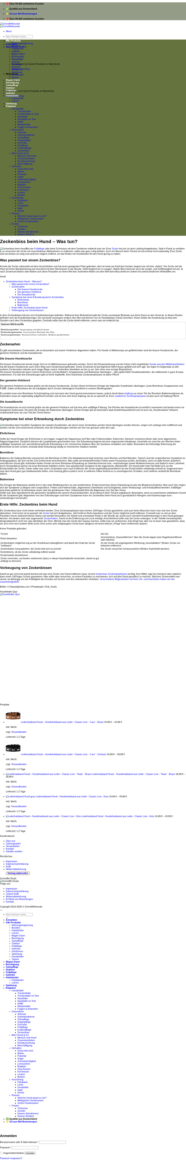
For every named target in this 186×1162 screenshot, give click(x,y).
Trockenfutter (24, 111)
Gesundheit (18, 129)
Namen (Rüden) (25, 234)
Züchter (21, 229)
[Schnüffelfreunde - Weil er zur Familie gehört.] (10, 25)
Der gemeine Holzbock (29, 292)
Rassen (16, 213)
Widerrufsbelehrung (16, 869)
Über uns (10, 841)
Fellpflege (17, 64)
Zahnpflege (23, 137)
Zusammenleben (26, 158)
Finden (15, 224)
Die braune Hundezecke (30, 289)
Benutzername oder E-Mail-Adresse (19, 1142)
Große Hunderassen (28, 221)
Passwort (5, 1147)
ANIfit (20, 122)
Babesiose (22, 305)
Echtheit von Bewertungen (19, 899)
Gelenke (16, 67)
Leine (20, 203)
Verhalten (17, 166)
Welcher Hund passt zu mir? (31, 216)
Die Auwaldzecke (26, 294)
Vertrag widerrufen (18, 873)
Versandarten (13, 846)
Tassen (15, 959)
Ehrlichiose (23, 300)
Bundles (16, 46)
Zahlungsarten (13, 843)
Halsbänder (12, 95)
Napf (19, 208)
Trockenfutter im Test (28, 114)
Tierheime (22, 226)
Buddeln (21, 184)
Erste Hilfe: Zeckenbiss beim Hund (29, 307)
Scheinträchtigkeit (26, 179)
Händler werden (14, 851)
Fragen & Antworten (27, 127)
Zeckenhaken (51, 518)
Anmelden (30, 1153)
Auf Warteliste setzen (44, 1129)
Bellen (20, 171)
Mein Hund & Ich (20, 153)
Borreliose (22, 302)
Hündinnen (17, 69)
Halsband (22, 200)
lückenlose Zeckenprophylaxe (111, 574)
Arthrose (21, 132)
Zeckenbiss (23, 150)
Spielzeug (17, 72)
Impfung (128, 393)
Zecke (115, 248)
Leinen (15, 101)
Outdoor (16, 61)
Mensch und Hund (26, 156)
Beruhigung (18, 938)
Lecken (21, 192)
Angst (20, 177)
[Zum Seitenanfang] (1, 910)
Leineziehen (23, 182)
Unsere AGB (12, 894)
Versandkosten (19, 732)
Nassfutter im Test (26, 119)
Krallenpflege (24, 148)
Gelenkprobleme (26, 135)
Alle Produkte (13, 41)
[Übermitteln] (7, 918)
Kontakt (10, 849)
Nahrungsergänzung (22, 43)
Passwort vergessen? (11, 1158)
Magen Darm (18, 935)
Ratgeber (11, 106)
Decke (20, 211)
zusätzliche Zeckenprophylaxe (130, 396)
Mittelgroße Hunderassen (30, 218)
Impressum (11, 861)
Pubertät (21, 174)
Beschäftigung (24, 164)
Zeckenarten (18, 286)
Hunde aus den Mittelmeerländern (166, 364)
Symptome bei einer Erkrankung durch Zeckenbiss (38, 297)
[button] (9, 31)
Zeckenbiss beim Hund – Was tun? (24, 281)
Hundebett (22, 205)
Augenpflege (24, 140)
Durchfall (22, 143)
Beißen (21, 195)
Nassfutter (22, 116)
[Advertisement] (87, 649)
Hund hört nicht (25, 169)
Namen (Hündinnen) (28, 232)
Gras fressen (24, 187)
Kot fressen (23, 190)
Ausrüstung (17, 198)
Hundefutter (18, 75)
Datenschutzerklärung (17, 864)
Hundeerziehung (26, 161)
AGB (8, 866)
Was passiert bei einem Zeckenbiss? (30, 284)
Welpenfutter (24, 124)
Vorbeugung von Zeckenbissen (28, 310)
